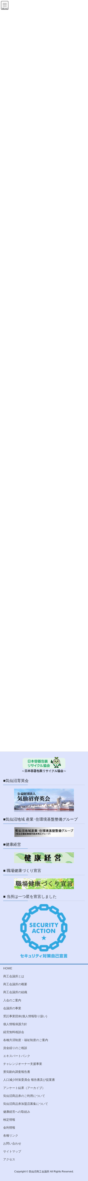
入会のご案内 (12, 1000)
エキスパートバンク (16, 1056)
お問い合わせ (12, 1143)
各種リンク (10, 1135)
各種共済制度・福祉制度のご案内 (25, 1040)
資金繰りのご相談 (15, 1048)
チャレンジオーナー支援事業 (22, 1064)
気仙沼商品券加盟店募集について (25, 1103)
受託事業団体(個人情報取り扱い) (25, 1016)
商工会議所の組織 (15, 992)
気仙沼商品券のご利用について (24, 1096)
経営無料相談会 (13, 1032)
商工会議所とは (13, 976)
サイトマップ (12, 1151)
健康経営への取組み (16, 1111)
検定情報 (9, 1119)
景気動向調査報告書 (16, 1071)
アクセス (9, 1159)
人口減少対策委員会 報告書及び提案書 (29, 1079)
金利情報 (9, 1127)
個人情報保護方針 (15, 1024)
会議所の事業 (12, 1008)
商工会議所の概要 (15, 984)
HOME (7, 968)
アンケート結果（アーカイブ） (24, 1088)
